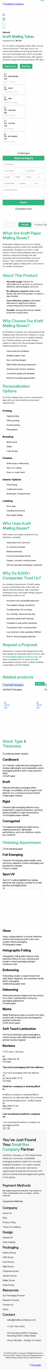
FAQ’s (5, 1309)
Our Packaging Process (14, 1295)
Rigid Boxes (8, 1266)
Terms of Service (22, 1355)
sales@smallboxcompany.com (22, 656)
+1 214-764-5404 (16, 1326)
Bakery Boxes (9, 1252)
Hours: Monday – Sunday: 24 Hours (24, 1340)
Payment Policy (35, 1358)
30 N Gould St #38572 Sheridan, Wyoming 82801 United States (22, 1334)
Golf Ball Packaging (12, 689)
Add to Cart (10, 66)
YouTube (19, 1363)
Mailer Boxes (9, 1280)
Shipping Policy (37, 1355)
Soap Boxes (8, 1285)
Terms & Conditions (12, 1227)
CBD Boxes (8, 1257)
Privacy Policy (9, 1222)
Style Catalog (9, 1242)
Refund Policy (11, 1358)
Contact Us (8, 1304)
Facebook (8, 1363)
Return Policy (23, 1358)
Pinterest (24, 1363)
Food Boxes (8, 1262)
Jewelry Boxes (10, 1275)
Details (25, 224)
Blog (5, 1217)
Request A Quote (11, 1300)
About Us (7, 1213)
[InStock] (13, 684)
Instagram (13, 1363)
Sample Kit (8, 1237)
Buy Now (26, 66)
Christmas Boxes (11, 1271)
